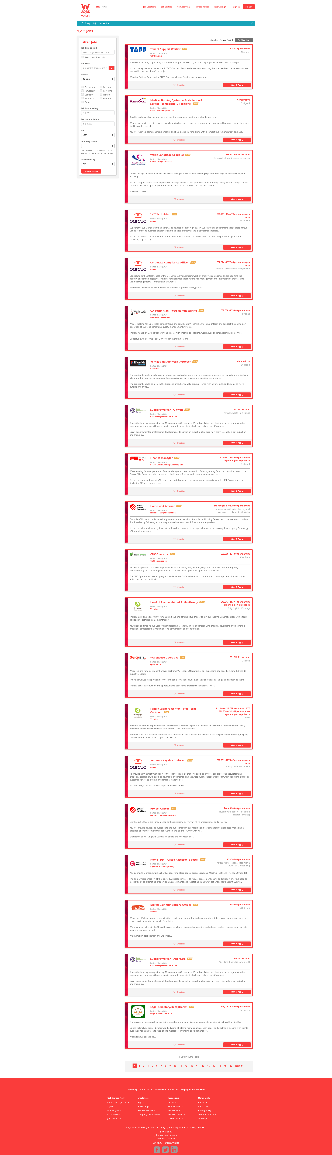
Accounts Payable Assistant (168, 760)
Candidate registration (118, 1102)
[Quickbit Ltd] (138, 658)
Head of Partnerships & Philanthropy (174, 602)
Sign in (248, 6)
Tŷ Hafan (154, 609)
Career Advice (202, 6)
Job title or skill (89, 47)
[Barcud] (138, 218)
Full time (107, 87)
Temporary (90, 90)
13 (192, 1065)
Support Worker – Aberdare (168, 959)
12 (186, 1065)
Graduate (89, 98)
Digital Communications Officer (171, 905)
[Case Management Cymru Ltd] (138, 410)
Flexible (106, 94)
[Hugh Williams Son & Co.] (138, 1011)
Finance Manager (161, 458)
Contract (89, 94)
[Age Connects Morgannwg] (138, 863)
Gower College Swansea (161, 161)
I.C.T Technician (160, 214)
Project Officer (160, 808)
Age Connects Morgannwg (162, 866)
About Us (202, 1102)
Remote (107, 98)
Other (87, 102)
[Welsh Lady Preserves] (138, 312)
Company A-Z (183, 6)
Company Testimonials (149, 1114)
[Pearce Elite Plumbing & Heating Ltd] (138, 459)
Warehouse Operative (164, 657)
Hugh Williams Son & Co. (161, 1013)
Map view (245, 40)
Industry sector (89, 141)
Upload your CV (115, 1110)
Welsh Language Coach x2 (167, 155)
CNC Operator (159, 554)
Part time (107, 90)
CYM (104, 6)
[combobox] (98, 146)
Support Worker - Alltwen (167, 409)
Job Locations (149, 6)
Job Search (173, 1102)
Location (85, 63)
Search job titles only (95, 57)
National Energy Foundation (163, 513)
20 (231, 1065)
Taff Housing (156, 56)
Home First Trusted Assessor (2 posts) (174, 859)
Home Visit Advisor (162, 506)
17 (214, 1065)
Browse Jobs (174, 1110)
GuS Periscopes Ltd (158, 561)
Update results (91, 171)
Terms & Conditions (207, 1114)
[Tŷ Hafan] (138, 606)
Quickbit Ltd (155, 664)
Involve (153, 911)
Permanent (90, 87)
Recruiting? (143, 1106)
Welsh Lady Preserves (160, 317)
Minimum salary (89, 108)
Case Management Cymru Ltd (163, 416)
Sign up (236, 6)
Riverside (154, 368)
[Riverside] (138, 363)
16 (208, 1065)
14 (197, 1065)
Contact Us (203, 1106)
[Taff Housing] (138, 49)
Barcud (153, 221)
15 (203, 1065)
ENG (98, 6)
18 (220, 1065)
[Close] (252, 23)
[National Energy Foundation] (138, 507)
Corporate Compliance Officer (169, 262)
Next (239, 1066)
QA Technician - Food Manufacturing (174, 310)
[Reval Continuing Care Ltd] (138, 100)
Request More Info (147, 1110)
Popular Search (175, 1106)
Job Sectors (166, 6)
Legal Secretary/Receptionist (169, 1007)
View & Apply (237, 85)
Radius (84, 74)
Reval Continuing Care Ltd (162, 110)
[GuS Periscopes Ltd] (138, 554)
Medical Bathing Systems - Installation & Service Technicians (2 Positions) (176, 102)
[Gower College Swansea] (138, 161)
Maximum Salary (90, 119)
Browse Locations (176, 1114)
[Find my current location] (112, 68)
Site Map (202, 1118)
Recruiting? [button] (220, 6)
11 (180, 1065)
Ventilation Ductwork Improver (170, 361)
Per (83, 130)
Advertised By (88, 159)
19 (225, 1065)
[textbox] (83, 146)
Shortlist (180, 85)
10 (175, 1065)
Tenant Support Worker (165, 49)
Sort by (214, 40)
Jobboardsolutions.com (165, 1135)
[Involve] (138, 907)
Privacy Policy (204, 1110)
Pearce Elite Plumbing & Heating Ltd (166, 465)
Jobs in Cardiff (114, 1118)
